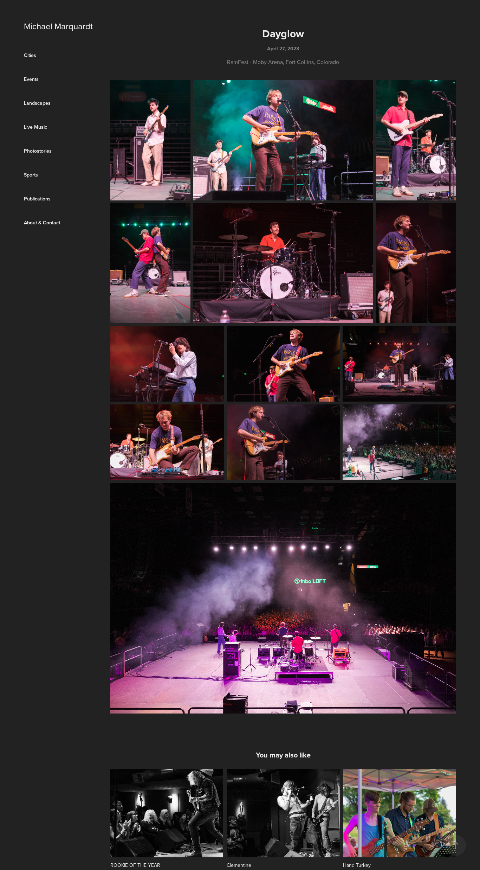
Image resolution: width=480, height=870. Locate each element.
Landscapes (37, 103)
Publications (37, 198)
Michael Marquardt (58, 26)
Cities (30, 55)
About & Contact (42, 222)
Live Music (35, 126)
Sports (31, 174)
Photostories (38, 150)
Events (31, 79)
